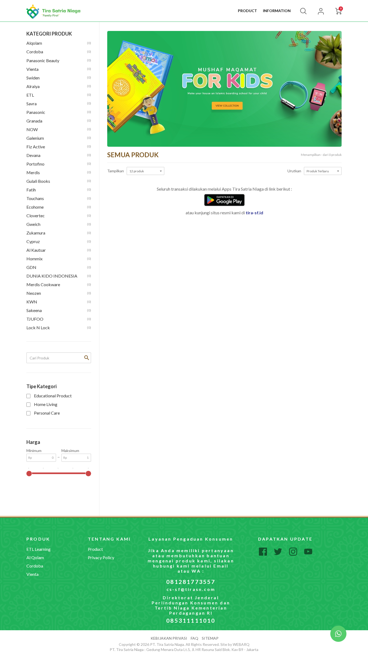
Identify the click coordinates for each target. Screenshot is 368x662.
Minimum (33, 451)
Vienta (58, 69)
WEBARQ (241, 644)
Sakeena (58, 310)
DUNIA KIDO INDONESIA (58, 275)
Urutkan (294, 171)
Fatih (58, 189)
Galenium (58, 138)
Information (277, 10)
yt (308, 551)
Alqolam (58, 42)
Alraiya (58, 86)
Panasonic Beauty (58, 60)
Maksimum (70, 451)
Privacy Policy (101, 557)
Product (247, 10)
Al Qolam (35, 557)
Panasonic (58, 112)
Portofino (58, 163)
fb (263, 551)
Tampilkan (115, 171)
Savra (58, 103)
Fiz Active (58, 146)
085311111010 (190, 620)
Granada (58, 120)
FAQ (194, 638)
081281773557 (190, 581)
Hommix (58, 258)
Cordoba (58, 51)
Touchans (58, 198)
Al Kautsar (58, 250)
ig (293, 551)
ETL (58, 94)
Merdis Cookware (58, 284)
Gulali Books (58, 181)
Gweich (58, 224)
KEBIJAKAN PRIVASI (169, 638)
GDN (58, 267)
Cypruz (58, 241)
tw (278, 551)
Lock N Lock (58, 327)
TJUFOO (58, 318)
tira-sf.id (254, 212)
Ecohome (58, 206)
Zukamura (58, 232)
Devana (58, 155)
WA (338, 634)
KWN (58, 301)
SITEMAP (210, 638)
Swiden (58, 77)
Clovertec (58, 215)
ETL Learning (38, 549)
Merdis (58, 172)
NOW (58, 129)
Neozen (58, 293)
